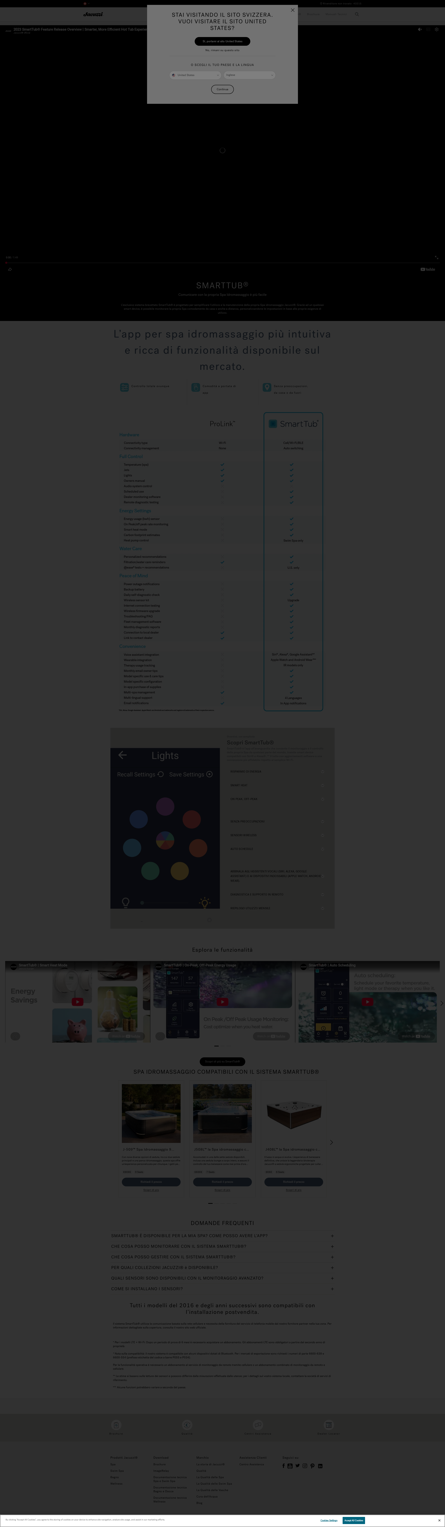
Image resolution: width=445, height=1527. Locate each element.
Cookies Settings (329, 1520)
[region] (222, 1521)
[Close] (439, 1520)
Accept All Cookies (354, 1520)
